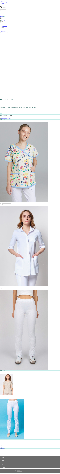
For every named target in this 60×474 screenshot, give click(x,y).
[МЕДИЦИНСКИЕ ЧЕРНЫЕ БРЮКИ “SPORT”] (5, 118)
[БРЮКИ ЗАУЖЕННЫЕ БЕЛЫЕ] (24, 369)
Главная (2, 0)
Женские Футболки (7, 33)
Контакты (3, 460)
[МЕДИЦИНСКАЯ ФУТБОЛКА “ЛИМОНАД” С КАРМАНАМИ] (6, 394)
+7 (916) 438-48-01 (3, 20)
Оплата (2, 464)
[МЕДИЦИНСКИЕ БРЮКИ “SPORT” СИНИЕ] (3, 447)
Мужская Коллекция (4, 2)
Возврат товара (3, 467)
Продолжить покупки (3, 31)
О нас (2, 461)
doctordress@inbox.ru (19, 470)
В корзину (1, 113)
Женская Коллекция (5, 115)
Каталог (2, 1)
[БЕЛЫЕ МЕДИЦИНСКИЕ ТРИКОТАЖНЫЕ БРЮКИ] (12, 438)
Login (1, 12)
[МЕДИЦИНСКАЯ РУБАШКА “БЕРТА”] (24, 285)
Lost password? (1, 16)
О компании (2, 3)
